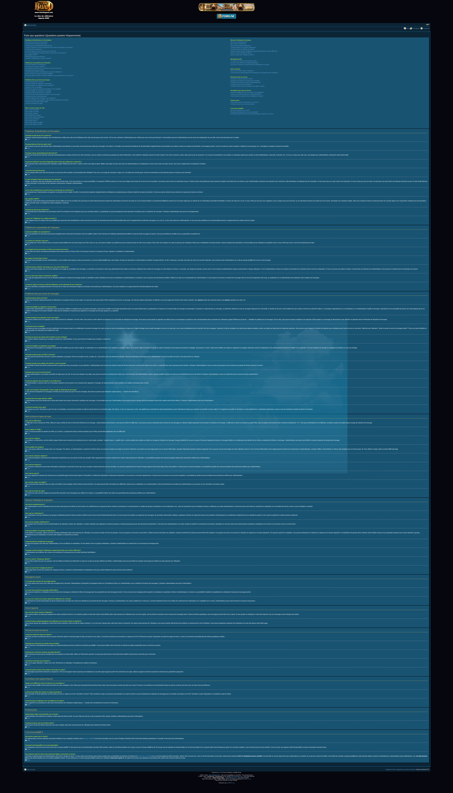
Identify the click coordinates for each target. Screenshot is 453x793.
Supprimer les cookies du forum (406, 769)
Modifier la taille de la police (427, 25)
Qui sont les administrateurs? (239, 42)
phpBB (220, 772)
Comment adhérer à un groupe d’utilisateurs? (243, 47)
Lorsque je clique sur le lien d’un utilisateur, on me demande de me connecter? (49, 75)
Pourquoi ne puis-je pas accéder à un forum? (38, 92)
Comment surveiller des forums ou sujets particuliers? (246, 94)
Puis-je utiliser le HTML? (32, 111)
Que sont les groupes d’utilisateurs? (241, 45)
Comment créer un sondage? (33, 87)
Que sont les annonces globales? (34, 117)
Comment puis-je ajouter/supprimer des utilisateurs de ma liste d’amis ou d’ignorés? (254, 72)
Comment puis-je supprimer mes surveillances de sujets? (247, 96)
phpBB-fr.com (247, 779)
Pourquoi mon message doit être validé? (36, 101)
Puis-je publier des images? (33, 115)
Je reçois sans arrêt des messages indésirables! (244, 62)
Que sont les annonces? (32, 118)
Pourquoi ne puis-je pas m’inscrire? (35, 56)
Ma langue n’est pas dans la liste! (34, 70)
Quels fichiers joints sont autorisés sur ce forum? (245, 102)
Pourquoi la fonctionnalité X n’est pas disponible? (244, 112)
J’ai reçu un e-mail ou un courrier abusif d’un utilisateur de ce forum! (250, 64)
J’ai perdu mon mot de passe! (33, 49)
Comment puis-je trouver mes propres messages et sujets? (248, 86)
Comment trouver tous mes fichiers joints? (243, 104)
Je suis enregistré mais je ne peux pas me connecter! (40, 51)
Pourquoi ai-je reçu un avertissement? (36, 96)
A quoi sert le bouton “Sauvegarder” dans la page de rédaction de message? (47, 100)
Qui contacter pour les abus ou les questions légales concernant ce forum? (252, 114)
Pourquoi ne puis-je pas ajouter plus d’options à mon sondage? (43, 89)
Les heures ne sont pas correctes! (35, 66)
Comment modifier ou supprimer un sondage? (38, 91)
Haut (28, 139)
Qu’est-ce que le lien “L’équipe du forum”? (242, 54)
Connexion (426, 28)
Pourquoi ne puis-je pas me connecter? (36, 42)
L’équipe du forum (391, 769)
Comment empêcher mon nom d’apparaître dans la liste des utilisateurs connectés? (49, 47)
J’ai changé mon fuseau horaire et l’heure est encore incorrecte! (43, 68)
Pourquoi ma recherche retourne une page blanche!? (246, 82)
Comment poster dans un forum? (34, 81)
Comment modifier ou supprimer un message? (38, 83)
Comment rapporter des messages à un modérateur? (40, 98)
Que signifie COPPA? (31, 54)
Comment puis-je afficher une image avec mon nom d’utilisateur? (43, 72)
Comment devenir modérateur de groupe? (242, 49)
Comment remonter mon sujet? (34, 103)
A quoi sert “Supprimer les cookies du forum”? (38, 58)
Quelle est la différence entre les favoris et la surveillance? (247, 92)
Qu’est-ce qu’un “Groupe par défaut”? (241, 53)
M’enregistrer (416, 28)
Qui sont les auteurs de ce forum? (240, 110)
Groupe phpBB (88, 738)
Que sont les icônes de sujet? (33, 124)
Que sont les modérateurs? (238, 43)
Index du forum (31, 25)
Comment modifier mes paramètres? (35, 64)
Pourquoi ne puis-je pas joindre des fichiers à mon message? (42, 94)
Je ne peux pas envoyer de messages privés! (244, 61)
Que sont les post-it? (31, 120)
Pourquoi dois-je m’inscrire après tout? (36, 43)
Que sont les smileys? (31, 113)
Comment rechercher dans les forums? (242, 78)
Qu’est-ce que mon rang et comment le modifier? (39, 73)
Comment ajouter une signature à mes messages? (39, 85)
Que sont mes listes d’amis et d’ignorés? (242, 70)
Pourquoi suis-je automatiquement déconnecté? (38, 45)
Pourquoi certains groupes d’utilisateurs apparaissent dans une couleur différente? (254, 51)
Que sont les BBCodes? (32, 109)
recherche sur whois (144, 756)
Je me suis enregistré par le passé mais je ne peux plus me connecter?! (45, 53)
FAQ (407, 28)
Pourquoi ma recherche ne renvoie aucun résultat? (245, 80)
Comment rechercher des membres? (241, 84)
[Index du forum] (226, 20)
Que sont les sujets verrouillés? (34, 122)
